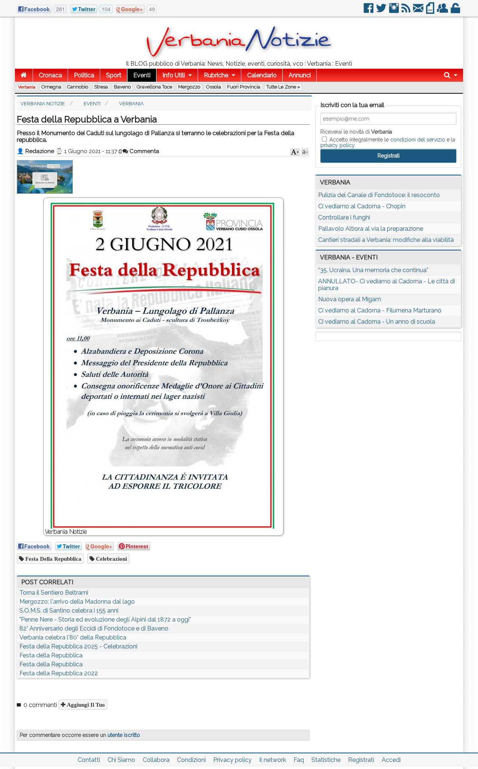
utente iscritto (124, 735)
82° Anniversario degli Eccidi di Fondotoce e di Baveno (93, 628)
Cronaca (50, 75)
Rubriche (216, 75)
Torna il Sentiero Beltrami (53, 592)
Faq (299, 759)
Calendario (262, 75)
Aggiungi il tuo (85, 704)
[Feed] (406, 11)
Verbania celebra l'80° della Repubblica (72, 637)
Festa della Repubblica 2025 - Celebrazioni (78, 646)
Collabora (156, 759)
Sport (113, 75)
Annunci (300, 75)
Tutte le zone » (283, 87)
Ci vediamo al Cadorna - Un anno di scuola (376, 321)
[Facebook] (369, 11)
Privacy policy (232, 759)
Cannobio (77, 87)
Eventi (141, 75)
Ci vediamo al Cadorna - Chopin (362, 206)
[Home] (23, 75)
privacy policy (337, 145)
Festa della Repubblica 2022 (58, 673)
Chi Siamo (121, 759)
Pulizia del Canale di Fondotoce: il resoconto (379, 195)
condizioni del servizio (417, 140)
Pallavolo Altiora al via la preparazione (370, 228)
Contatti (89, 759)
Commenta (143, 151)
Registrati (361, 759)
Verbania (26, 87)
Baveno (122, 87)
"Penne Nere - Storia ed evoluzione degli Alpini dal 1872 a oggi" (105, 619)
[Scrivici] (419, 11)
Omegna (51, 87)
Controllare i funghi (344, 217)
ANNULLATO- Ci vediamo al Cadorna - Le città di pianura (386, 285)
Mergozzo (189, 87)
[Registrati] (443, 11)
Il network (272, 759)
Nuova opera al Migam (349, 299)
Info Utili (173, 75)
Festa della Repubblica (52, 558)
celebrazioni (110, 558)
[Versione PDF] (430, 11)
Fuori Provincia (243, 87)
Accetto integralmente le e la (387, 142)
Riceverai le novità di (356, 131)
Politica (84, 75)
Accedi (391, 759)
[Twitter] (382, 11)
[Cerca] (450, 75)
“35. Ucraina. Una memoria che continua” (373, 270)
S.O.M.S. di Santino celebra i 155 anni (68, 610)
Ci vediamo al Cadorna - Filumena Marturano (379, 310)
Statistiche (326, 759)
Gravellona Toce (154, 87)
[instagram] (394, 11)
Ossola (213, 87)
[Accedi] (456, 11)
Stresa (101, 87)
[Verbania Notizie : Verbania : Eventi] (239, 57)
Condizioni (191, 759)
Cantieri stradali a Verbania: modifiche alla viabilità (386, 239)
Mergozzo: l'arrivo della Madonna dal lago (77, 601)
